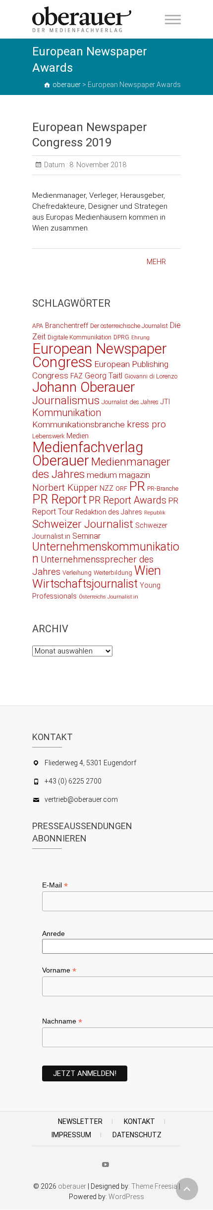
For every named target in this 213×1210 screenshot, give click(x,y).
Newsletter (80, 1121)
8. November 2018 (97, 165)
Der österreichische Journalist (129, 325)
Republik (154, 513)
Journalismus (66, 400)
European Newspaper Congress (99, 355)
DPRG (121, 337)
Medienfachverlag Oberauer (87, 454)
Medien (77, 436)
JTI (165, 402)
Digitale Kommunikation (79, 337)
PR (137, 486)
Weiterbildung (113, 572)
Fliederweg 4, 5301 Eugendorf (90, 763)
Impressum (71, 1135)
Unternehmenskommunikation (105, 552)
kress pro (146, 424)
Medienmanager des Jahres (101, 467)
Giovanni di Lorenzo (150, 376)
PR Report (59, 499)
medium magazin (118, 475)
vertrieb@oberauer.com (81, 799)
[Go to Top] (187, 1189)
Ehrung (140, 337)
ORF (121, 488)
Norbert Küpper (65, 487)
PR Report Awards (127, 500)
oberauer (72, 1186)
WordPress (126, 1197)
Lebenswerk (48, 436)
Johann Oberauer (83, 387)
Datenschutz (136, 1135)
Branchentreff (66, 325)
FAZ (76, 376)
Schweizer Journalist (82, 523)
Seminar (86, 536)
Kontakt (139, 1121)
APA (37, 325)
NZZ (106, 488)
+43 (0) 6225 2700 (73, 781)
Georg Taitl (103, 375)
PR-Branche (162, 488)
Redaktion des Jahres (108, 512)
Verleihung (77, 572)
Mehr (156, 262)
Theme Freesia (154, 1186)
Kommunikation (66, 413)
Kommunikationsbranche (78, 424)
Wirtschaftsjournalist (85, 584)
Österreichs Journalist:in (108, 597)
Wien (147, 570)
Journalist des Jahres (130, 402)
